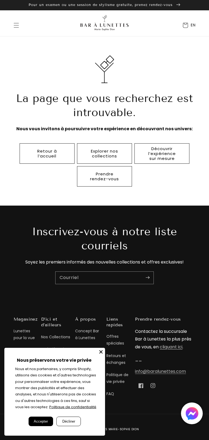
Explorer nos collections (104, 153)
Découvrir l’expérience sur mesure (162, 153)
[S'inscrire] (147, 278)
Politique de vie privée (117, 378)
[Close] (101, 352)
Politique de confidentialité (72, 407)
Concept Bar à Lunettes (87, 334)
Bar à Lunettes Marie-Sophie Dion (111, 429)
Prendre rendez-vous (104, 176)
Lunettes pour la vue (24, 334)
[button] (16, 25)
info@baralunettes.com (160, 371)
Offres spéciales (115, 340)
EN (193, 25)
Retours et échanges (116, 359)
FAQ (110, 393)
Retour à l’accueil (47, 153)
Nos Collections (55, 337)
